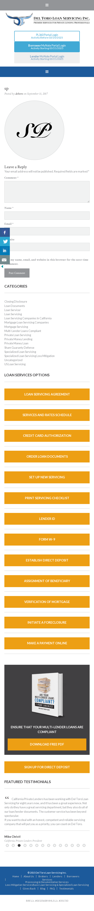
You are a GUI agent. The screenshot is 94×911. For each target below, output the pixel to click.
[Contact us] (5, 259)
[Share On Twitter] (5, 241)
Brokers (43, 876)
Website (9, 239)
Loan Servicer (12, 310)
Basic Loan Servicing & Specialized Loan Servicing (61, 885)
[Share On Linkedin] (5, 250)
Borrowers (73, 876)
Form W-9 (47, 539)
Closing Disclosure (15, 301)
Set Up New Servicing (47, 477)
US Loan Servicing (15, 364)
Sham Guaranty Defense (19, 347)
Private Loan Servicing (17, 335)
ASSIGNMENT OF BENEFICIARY (47, 581)
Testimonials (66, 888)
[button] (47, 5)
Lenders (57, 876)
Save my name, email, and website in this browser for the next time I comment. (46, 262)
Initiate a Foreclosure (47, 622)
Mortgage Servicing (16, 326)
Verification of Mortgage (47, 602)
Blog (42, 888)
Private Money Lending (18, 339)
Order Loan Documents (47, 456)
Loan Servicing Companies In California (28, 318)
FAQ (52, 888)
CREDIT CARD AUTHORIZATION (47, 435)
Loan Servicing (13, 314)
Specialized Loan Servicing (20, 351)
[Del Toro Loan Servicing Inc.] (47, 20)
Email (8, 224)
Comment (11, 177)
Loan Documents (14, 306)
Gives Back (29, 888)
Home (15, 876)
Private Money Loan (16, 343)
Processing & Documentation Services (47, 882)
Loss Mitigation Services (19, 885)
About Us (29, 876)
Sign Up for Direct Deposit (47, 767)
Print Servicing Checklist (47, 498)
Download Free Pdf (47, 744)
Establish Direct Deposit (47, 560)
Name (8, 208)
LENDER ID (47, 519)
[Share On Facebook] (5, 232)
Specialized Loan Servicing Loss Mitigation (29, 356)
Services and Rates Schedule (47, 415)
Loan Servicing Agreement (47, 394)
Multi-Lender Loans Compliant (22, 331)
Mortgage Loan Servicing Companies (26, 322)
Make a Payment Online (47, 643)
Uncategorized (13, 360)
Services (47, 879)
